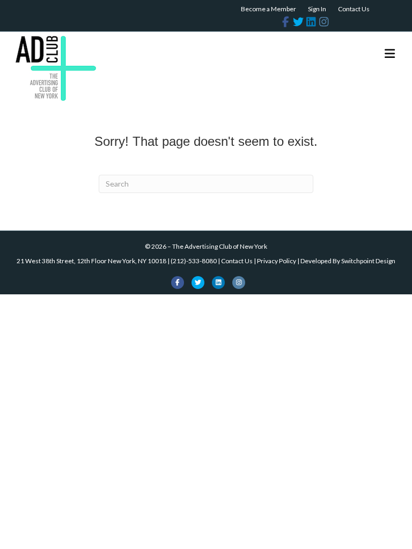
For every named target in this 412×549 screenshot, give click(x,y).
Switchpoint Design (368, 261)
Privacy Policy (276, 261)
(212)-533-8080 (194, 261)
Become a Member (268, 9)
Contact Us (354, 9)
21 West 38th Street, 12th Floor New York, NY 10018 (91, 261)
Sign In (317, 9)
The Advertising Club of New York (219, 246)
